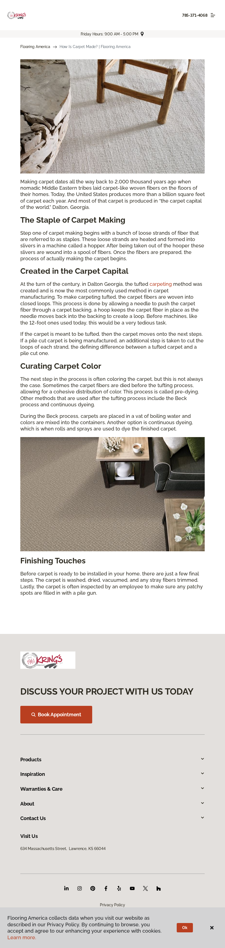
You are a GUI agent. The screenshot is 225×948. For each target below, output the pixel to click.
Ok (184, 927)
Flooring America (35, 46)
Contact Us (33, 818)
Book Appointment (59, 714)
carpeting (161, 284)
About (27, 804)
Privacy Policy (112, 905)
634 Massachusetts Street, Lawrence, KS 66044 (63, 848)
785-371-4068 (194, 15)
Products (30, 759)
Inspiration (32, 774)
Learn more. (21, 937)
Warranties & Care (41, 789)
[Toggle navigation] (212, 15)
